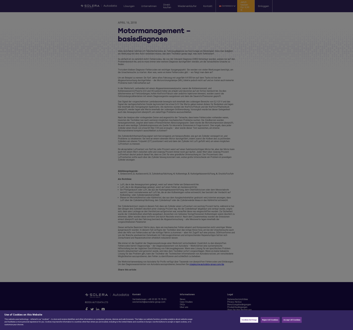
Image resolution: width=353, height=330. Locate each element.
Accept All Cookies (292, 320)
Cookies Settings (249, 320)
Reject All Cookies (270, 320)
